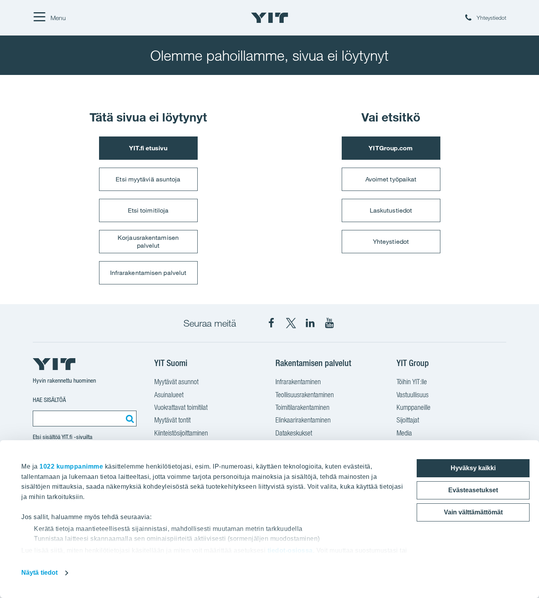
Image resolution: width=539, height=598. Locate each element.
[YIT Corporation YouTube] (329, 323)
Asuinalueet (168, 395)
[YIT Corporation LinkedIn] (310, 323)
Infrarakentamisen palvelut (148, 273)
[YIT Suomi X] (290, 323)
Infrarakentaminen (298, 381)
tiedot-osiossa (290, 550)
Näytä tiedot (39, 572)
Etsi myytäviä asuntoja (148, 179)
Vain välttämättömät (473, 512)
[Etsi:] (128, 418)
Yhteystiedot (391, 241)
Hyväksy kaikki (473, 468)
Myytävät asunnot (176, 381)
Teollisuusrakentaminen (304, 395)
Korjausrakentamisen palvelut (148, 241)
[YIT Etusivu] (269, 18)
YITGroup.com (391, 148)
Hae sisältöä (49, 400)
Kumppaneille (413, 407)
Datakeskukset (293, 433)
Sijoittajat (408, 420)
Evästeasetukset (473, 490)
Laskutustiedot (391, 210)
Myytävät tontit (172, 420)
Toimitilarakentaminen (302, 407)
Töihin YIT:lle (412, 381)
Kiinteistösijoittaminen (181, 433)
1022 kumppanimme (71, 466)
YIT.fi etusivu (148, 148)
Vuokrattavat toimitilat (181, 407)
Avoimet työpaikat (391, 179)
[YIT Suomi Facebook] (271, 323)
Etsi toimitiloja (148, 210)
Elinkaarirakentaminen (303, 420)
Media (404, 433)
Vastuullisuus (413, 395)
